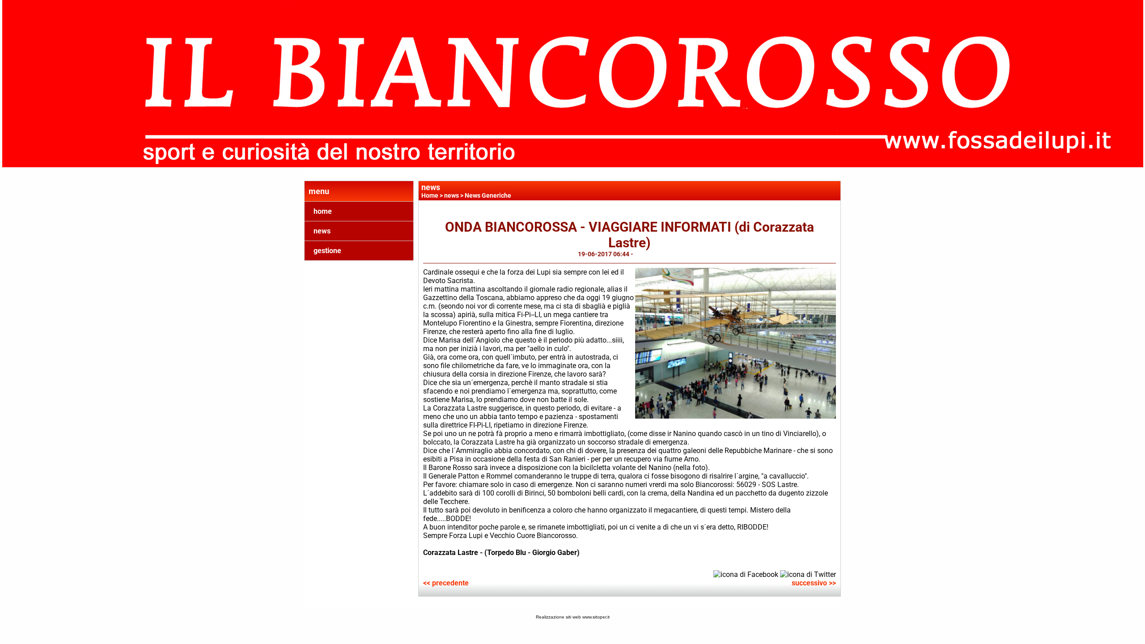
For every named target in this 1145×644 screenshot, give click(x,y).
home (323, 211)
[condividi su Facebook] (745, 574)
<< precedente (446, 583)
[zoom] (735, 416)
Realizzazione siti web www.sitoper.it (573, 616)
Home (429, 195)
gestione (327, 250)
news (322, 231)
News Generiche (488, 195)
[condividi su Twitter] (808, 574)
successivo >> (814, 583)
